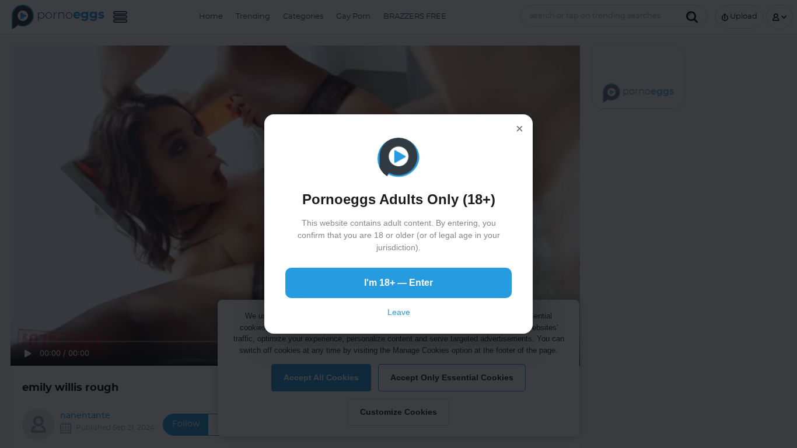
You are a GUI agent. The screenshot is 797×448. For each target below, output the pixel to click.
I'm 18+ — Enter (398, 283)
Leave (398, 312)
